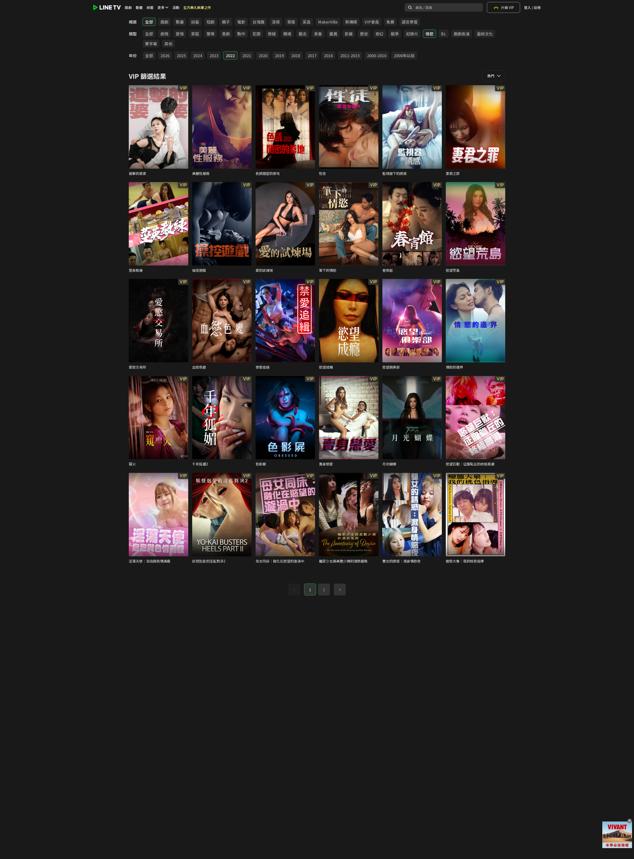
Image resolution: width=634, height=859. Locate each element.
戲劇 (128, 7)
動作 (241, 34)
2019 (279, 55)
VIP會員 (372, 22)
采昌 (307, 22)
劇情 (164, 34)
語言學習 (410, 22)
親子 (226, 22)
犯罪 (257, 34)
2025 (181, 55)
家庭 (195, 34)
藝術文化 (485, 34)
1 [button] (310, 589)
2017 (312, 55)
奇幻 (379, 34)
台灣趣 (258, 22)
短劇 (210, 22)
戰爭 (395, 34)
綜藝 (150, 7)
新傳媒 (351, 22)
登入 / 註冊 (532, 7)
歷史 (364, 34)
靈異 (333, 34)
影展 (349, 34)
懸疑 (272, 34)
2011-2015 (350, 55)
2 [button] (324, 589)
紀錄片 (412, 34)
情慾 (429, 34)
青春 (318, 34)
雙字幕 (151, 44)
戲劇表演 (462, 34)
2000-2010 (376, 55)
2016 (328, 55)
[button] (340, 589)
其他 (168, 44)
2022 (230, 55)
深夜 (276, 22)
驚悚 (210, 34)
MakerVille (328, 22)
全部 (149, 22)
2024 (197, 55)
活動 (175, 7)
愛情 (180, 34)
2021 (246, 55)
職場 (287, 34)
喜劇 (226, 34)
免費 (390, 22)
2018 (295, 55)
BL (443, 34)
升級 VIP (507, 7)
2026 (164, 55)
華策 (291, 22)
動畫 (139, 7)
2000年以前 (404, 55)
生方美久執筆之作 (197, 7)
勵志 (303, 34)
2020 (263, 55)
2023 (214, 55)
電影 (241, 22)
